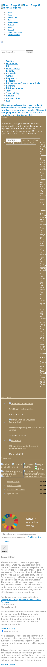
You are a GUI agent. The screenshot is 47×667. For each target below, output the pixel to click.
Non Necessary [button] (8, 628)
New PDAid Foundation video (21, 409)
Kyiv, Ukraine (12, 493)
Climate (10, 95)
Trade (8, 91)
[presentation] (13, 140)
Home (10, 12)
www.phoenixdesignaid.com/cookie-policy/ (21, 599)
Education (11, 81)
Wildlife (10, 61)
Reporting (10, 86)
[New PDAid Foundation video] (21, 403)
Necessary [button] (6, 602)
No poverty (11, 78)
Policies (11, 25)
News (10, 27)
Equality (10, 71)
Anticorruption (13, 98)
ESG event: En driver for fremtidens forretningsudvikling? (23, 447)
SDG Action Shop (14, 35)
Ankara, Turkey (13, 482)
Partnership (11, 73)
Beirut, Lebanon (14, 486)
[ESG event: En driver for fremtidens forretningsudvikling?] (15, 440)
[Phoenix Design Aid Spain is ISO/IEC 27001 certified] (27, 422)
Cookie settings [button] (35, 537)
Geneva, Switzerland (16, 489)
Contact (11, 30)
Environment (12, 63)
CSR (8, 100)
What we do (12, 17)
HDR (8, 66)
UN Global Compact (15, 88)
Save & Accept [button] (8, 664)
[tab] (13, 140)
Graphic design (13, 68)
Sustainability (13, 22)
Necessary (9, 604)
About (10, 15)
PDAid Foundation (15, 32)
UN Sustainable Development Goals (23, 83)
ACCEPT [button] (7, 542)
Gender (9, 76)
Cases (10, 20)
